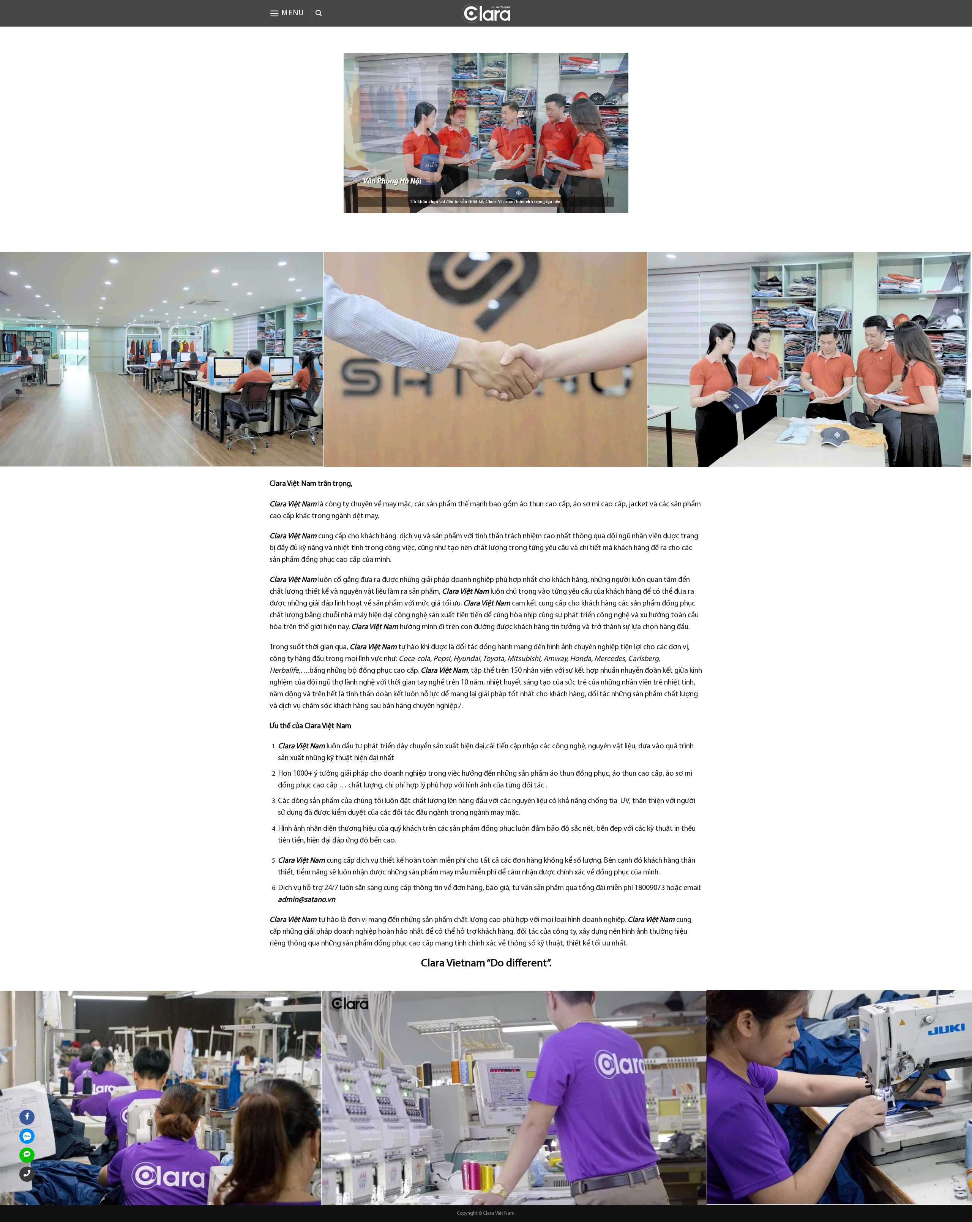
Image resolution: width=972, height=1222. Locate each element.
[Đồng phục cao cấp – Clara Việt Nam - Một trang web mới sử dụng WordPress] (486, 13)
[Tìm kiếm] (319, 13)
